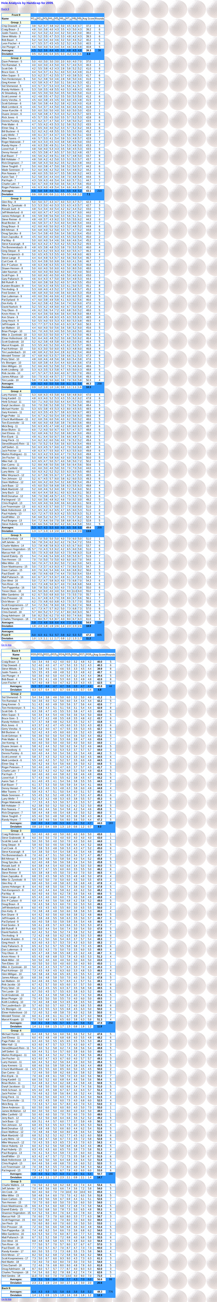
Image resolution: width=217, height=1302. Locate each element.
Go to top (6, 645)
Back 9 (5, 9)
